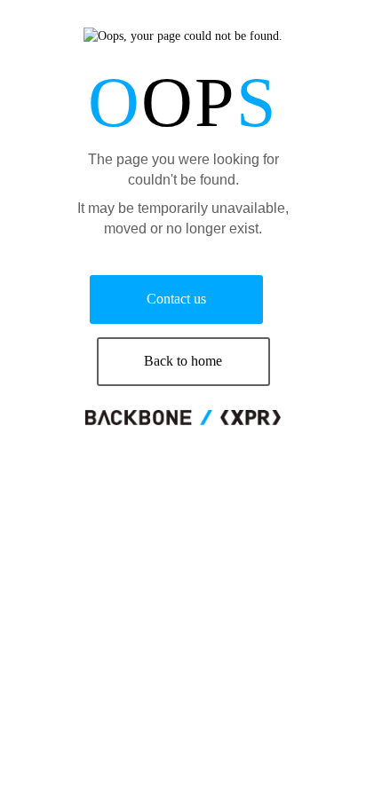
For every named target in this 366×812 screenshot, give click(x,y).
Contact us (176, 298)
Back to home (183, 360)
